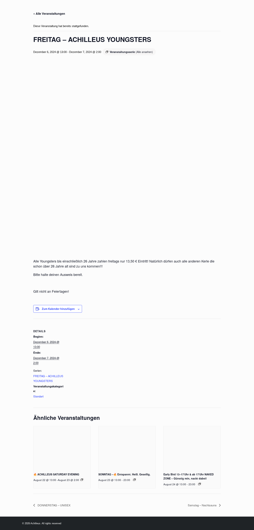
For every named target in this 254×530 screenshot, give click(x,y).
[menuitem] (49, 9)
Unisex (165, 8)
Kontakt (239, 8)
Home (49, 8)
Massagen (144, 8)
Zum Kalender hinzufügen (58, 309)
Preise (112, 8)
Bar (127, 8)
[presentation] (62, 447)
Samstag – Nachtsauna (202, 505)
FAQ (193, 8)
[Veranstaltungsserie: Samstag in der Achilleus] (82, 480)
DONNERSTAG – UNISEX (53, 505)
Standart (38, 396)
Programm (69, 8)
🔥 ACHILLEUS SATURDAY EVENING (56, 474)
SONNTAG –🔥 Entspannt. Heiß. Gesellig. (124, 474)
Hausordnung (214, 8)
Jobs (180, 8)
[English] (33, 9)
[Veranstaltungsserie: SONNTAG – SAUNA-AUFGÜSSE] (134, 480)
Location (93, 8)
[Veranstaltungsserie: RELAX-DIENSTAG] (199, 484)
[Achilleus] (11, 9)
